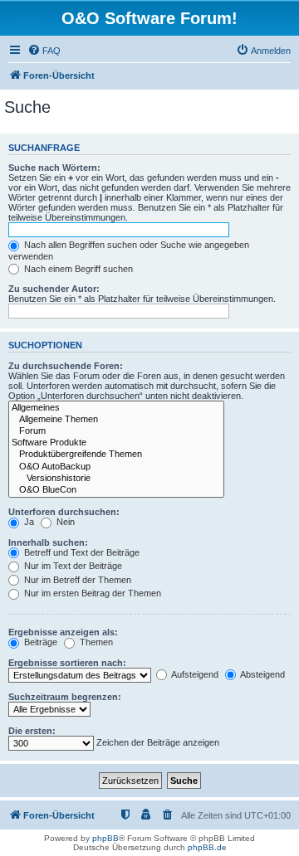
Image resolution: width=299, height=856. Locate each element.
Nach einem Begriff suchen (77, 269)
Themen (95, 642)
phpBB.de (207, 847)
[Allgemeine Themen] (116, 420)
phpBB (105, 838)
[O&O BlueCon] (116, 490)
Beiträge (39, 642)
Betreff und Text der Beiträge (81, 552)
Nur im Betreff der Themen (76, 580)
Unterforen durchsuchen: (64, 512)
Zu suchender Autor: (54, 289)
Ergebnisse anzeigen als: (63, 632)
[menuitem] (44, 51)
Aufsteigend (193, 674)
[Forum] (116, 431)
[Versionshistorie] (116, 478)
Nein (64, 522)
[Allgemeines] (116, 408)
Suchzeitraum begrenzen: (64, 697)
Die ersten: (32, 731)
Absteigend (261, 674)
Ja (28, 522)
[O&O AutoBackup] (116, 467)
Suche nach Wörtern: (54, 168)
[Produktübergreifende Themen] (116, 454)
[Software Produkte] (116, 443)
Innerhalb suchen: (48, 542)
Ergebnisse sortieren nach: (67, 663)
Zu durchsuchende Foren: (65, 366)
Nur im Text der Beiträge (72, 566)
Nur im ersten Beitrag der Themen (91, 593)
